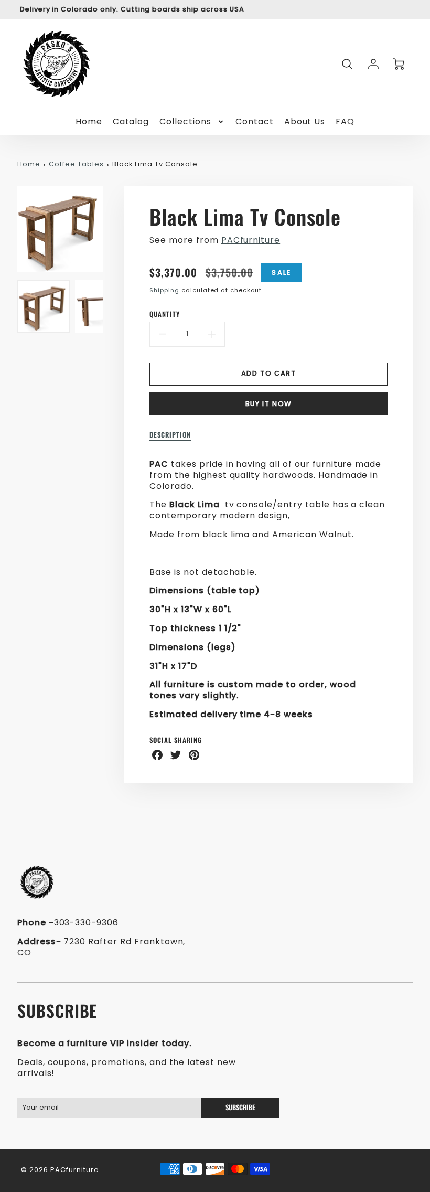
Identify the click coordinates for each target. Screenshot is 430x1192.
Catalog (131, 121)
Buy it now (268, 403)
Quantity (164, 314)
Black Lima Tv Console (154, 163)
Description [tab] (170, 435)
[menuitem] (89, 122)
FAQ (345, 121)
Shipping (164, 290)
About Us (305, 121)
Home (89, 121)
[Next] (111, 229)
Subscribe (240, 1107)
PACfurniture (251, 240)
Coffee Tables (76, 163)
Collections (185, 121)
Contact (254, 121)
